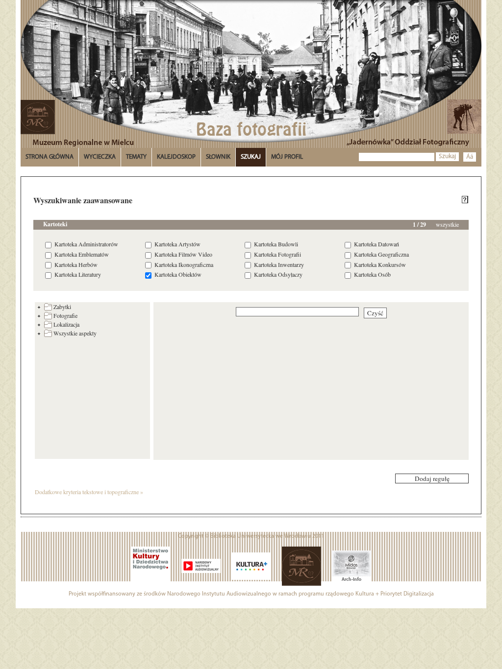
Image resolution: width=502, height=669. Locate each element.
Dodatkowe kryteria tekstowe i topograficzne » (89, 492)
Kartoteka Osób (372, 274)
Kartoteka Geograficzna (381, 254)
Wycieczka (100, 157)
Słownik (218, 157)
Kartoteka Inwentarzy (279, 264)
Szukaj (447, 156)
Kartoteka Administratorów (86, 244)
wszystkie (447, 224)
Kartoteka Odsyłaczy (278, 274)
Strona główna (49, 157)
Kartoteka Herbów (76, 264)
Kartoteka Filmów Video (183, 254)
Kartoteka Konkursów (380, 264)
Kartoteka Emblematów (81, 254)
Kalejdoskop (176, 157)
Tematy (136, 157)
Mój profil (287, 157)
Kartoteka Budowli (276, 244)
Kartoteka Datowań (376, 244)
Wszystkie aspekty (75, 333)
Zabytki (62, 307)
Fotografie (65, 315)
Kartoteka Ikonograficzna (183, 264)
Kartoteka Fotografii (277, 254)
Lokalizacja (66, 324)
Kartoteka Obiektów (177, 274)
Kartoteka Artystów (177, 244)
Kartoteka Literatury (77, 274)
